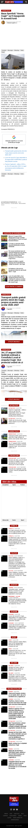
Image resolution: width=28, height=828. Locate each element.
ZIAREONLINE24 (15, 819)
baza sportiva (6, 203)
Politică (22, 485)
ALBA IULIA (16, 813)
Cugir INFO (9, 309)
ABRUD (6, 813)
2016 (20, 202)
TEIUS (25, 815)
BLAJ (22, 813)
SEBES (20, 815)
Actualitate (5, 485)
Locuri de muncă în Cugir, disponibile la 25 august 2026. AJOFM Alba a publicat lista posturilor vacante (16, 159)
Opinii (14, 485)
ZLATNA (9, 817)
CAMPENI (5, 815)
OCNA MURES (13, 815)
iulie (3, 204)
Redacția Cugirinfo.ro (12, 22)
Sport (22, 520)
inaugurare (22, 203)
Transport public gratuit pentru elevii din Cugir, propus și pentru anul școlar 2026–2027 (16, 153)
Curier (14, 520)
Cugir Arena (14, 203)
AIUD (11, 813)
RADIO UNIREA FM (17, 817)
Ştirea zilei (5, 520)
